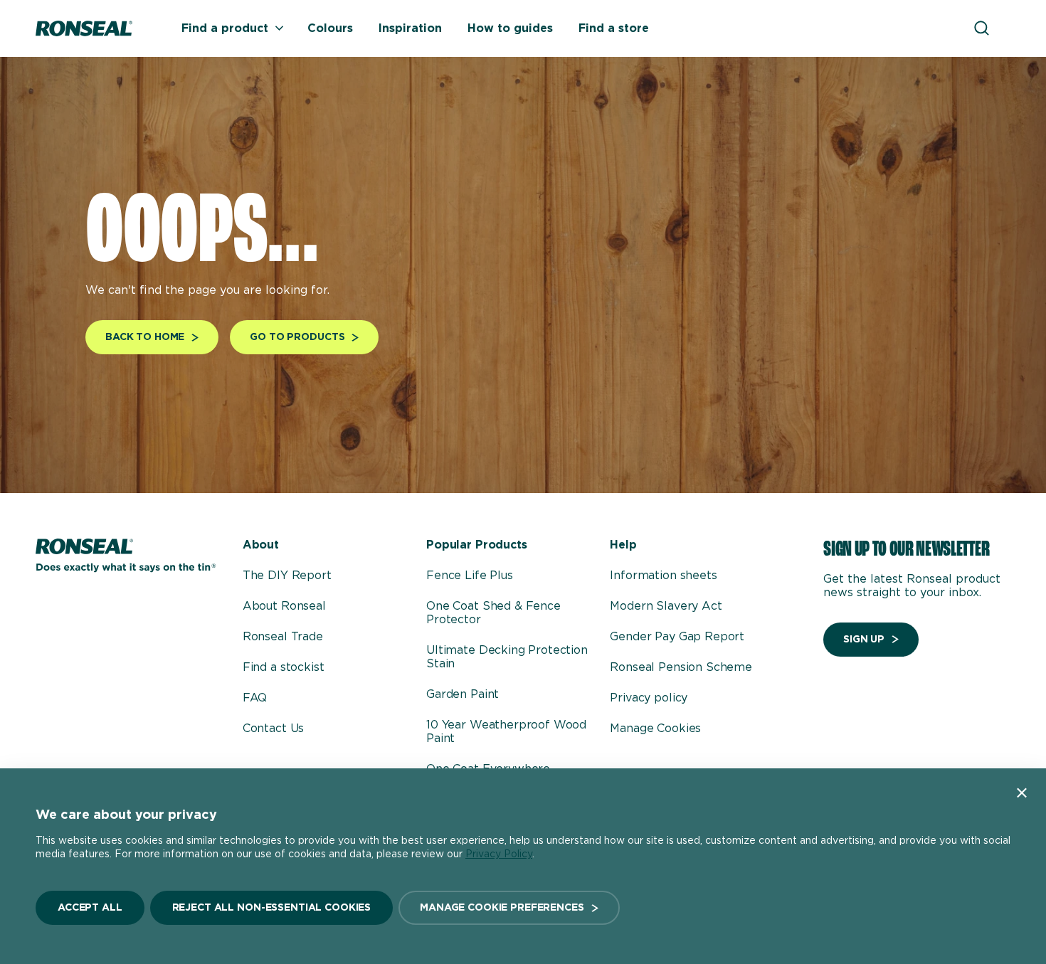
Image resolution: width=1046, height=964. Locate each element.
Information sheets (663, 575)
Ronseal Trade (283, 636)
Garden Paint (462, 694)
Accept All (90, 908)
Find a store (614, 28)
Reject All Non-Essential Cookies (271, 908)
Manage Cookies (655, 728)
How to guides (510, 28)
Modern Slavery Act (666, 606)
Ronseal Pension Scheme (680, 667)
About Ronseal (284, 606)
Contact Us (273, 728)
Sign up (863, 640)
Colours (330, 28)
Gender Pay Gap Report (677, 636)
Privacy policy (648, 698)
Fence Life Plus (469, 575)
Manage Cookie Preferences (502, 908)
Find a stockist (283, 667)
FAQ (255, 698)
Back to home (144, 337)
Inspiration (410, 28)
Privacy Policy (498, 854)
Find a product (224, 28)
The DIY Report (287, 575)
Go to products (297, 337)
